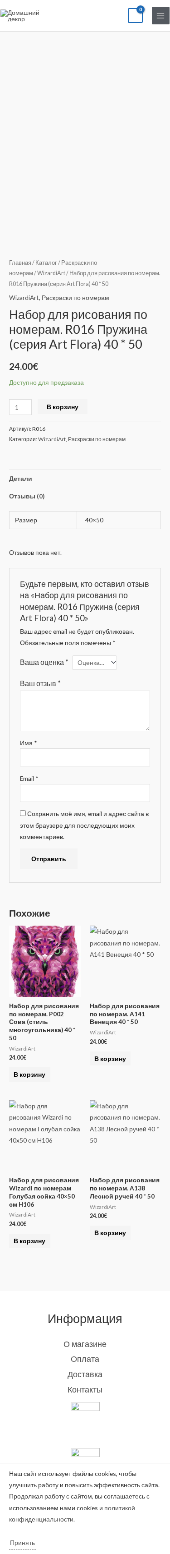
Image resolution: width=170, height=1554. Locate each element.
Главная (20, 262)
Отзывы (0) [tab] (26, 496)
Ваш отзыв (40, 683)
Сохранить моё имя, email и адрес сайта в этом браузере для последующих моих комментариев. (84, 825)
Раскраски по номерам (75, 297)
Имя (28, 743)
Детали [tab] (20, 478)
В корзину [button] (29, 1074)
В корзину (62, 406)
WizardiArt (51, 273)
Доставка (85, 1374)
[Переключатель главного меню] (161, 15)
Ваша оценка (44, 662)
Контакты (85, 1389)
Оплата (85, 1359)
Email (29, 778)
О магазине (85, 1344)
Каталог (46, 262)
